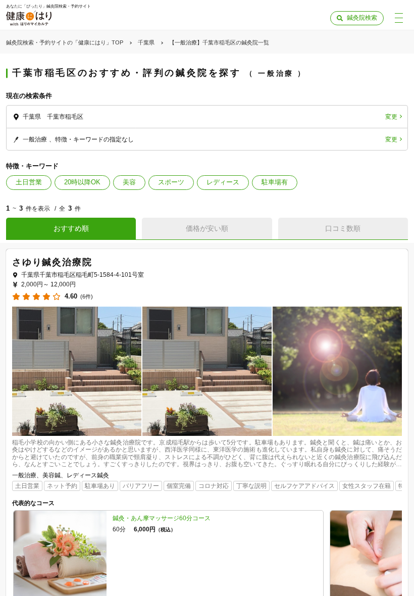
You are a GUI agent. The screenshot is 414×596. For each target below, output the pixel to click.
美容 (129, 182)
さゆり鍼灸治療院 (52, 262)
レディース (222, 182)
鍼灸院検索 (362, 17)
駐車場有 (275, 182)
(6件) (86, 297)
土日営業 (29, 182)
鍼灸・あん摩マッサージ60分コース (162, 518)
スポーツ (171, 182)
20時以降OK (82, 182)
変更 (391, 117)
